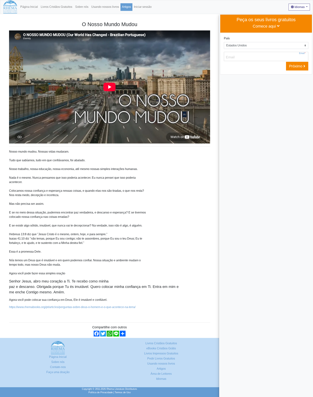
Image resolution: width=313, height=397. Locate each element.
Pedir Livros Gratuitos (161, 358)
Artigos (126, 6)
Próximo (296, 66)
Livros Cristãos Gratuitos (56, 6)
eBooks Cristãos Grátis (161, 348)
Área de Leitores (161, 373)
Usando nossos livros (105, 6)
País (227, 38)
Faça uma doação (58, 372)
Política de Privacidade (100, 392)
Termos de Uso (123, 392)
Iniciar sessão (143, 6)
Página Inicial (29, 6)
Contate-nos (58, 367)
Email (302, 53)
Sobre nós (81, 6)
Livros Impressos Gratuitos (161, 353)
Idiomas (299, 7)
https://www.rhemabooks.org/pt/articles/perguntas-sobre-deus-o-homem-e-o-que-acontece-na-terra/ (72, 307)
